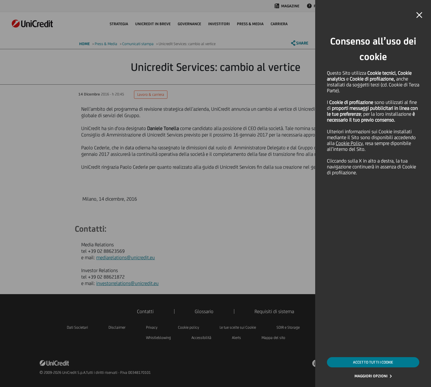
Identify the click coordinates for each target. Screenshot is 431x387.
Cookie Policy (349, 143)
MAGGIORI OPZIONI (371, 376)
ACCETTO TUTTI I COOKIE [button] (373, 362)
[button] (419, 15)
